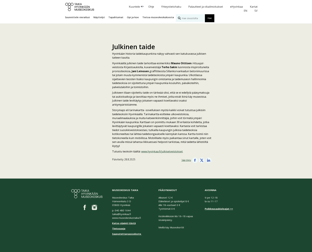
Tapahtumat (115, 17)
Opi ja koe (133, 17)
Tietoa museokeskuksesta (158, 17)
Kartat (254, 6)
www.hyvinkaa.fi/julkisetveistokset (162, 151)
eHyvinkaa (236, 6)
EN (245, 10)
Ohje (151, 6)
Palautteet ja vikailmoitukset (205, 6)
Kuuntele (134, 6)
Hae (210, 18)
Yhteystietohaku (171, 6)
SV (256, 10)
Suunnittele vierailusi (77, 17)
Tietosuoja (118, 228)
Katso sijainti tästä (124, 223)
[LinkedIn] (208, 160)
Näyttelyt (99, 17)
